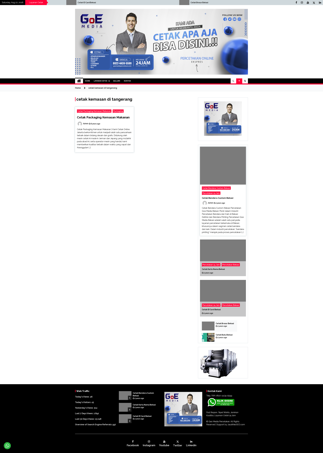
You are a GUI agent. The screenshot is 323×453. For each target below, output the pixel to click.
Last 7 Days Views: (84, 413)
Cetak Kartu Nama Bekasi (213, 269)
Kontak (127, 81)
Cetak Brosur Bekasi (128, 3)
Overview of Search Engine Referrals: (94, 424)
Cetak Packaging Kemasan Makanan (94, 111)
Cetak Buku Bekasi (224, 335)
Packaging (118, 111)
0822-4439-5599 (224, 395)
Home (87, 81)
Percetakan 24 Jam (211, 193)
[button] (233, 80)
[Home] (79, 80)
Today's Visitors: (83, 402)
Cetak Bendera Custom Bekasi (216, 188)
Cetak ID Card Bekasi (16, 3)
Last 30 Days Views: (85, 419)
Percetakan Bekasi (230, 265)
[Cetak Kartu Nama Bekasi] (223, 258)
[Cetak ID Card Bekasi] (223, 298)
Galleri (116, 81)
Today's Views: (82, 397)
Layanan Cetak (100, 81)
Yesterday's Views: (84, 408)
